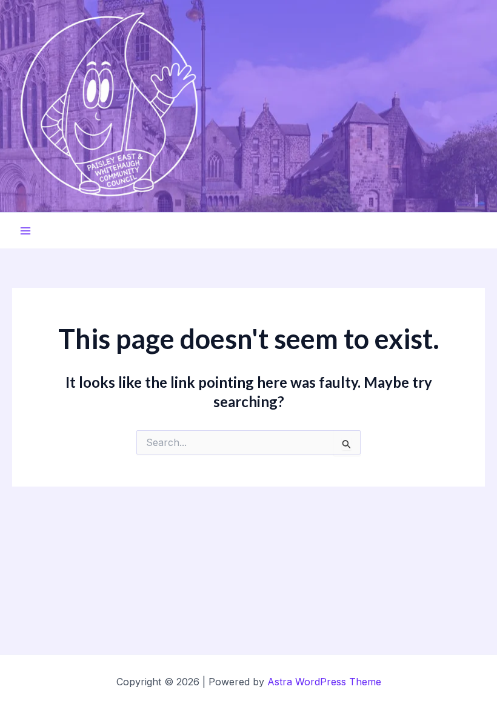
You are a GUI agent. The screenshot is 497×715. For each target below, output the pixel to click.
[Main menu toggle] (25, 231)
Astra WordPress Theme (324, 682)
